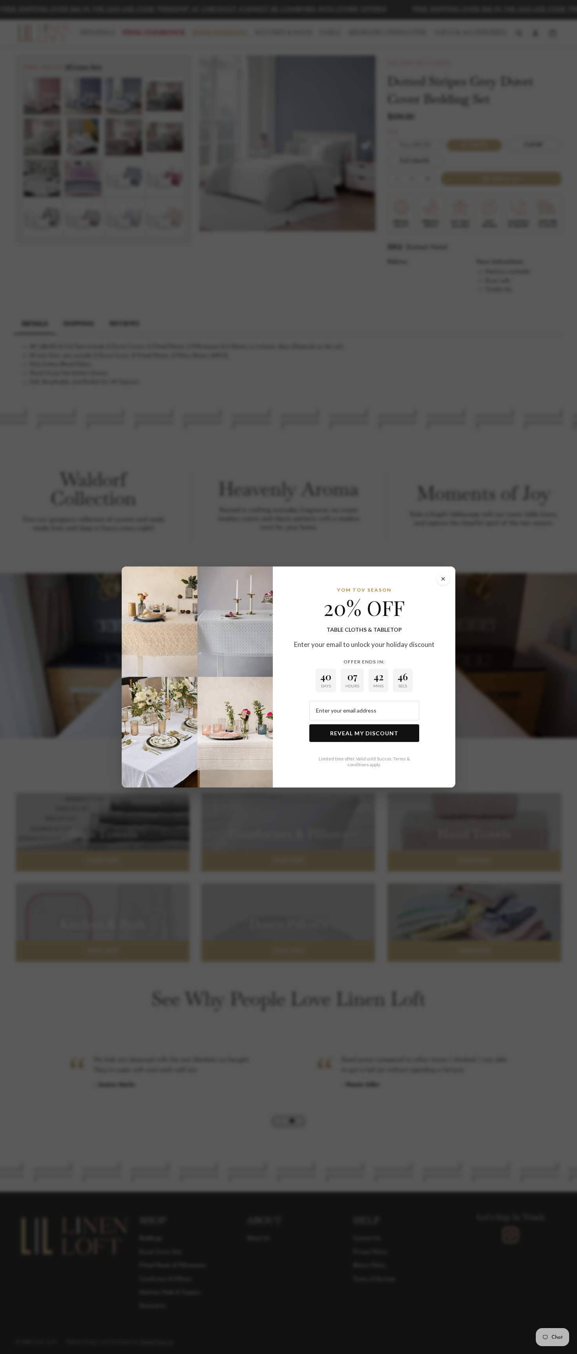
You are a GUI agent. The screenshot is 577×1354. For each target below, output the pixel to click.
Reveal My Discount (364, 733)
